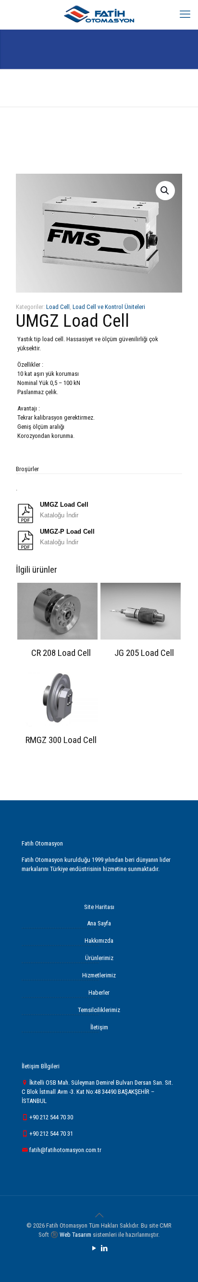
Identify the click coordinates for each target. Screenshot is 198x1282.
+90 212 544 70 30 (50, 1117)
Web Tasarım (75, 1234)
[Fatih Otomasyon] (99, 14)
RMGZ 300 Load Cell (61, 739)
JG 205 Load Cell (144, 652)
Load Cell (58, 306)
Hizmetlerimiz (99, 975)
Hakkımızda (99, 940)
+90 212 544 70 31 (50, 1133)
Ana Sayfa (99, 923)
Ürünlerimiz (99, 958)
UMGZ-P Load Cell (67, 531)
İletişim (99, 1027)
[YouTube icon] (94, 1248)
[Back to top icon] (99, 1215)
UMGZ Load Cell (64, 504)
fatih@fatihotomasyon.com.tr (64, 1150)
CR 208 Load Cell (61, 652)
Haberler (99, 992)
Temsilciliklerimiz (99, 1009)
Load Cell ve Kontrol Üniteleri (109, 306)
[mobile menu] (185, 14)
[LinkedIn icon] (104, 1248)
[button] (165, 190)
